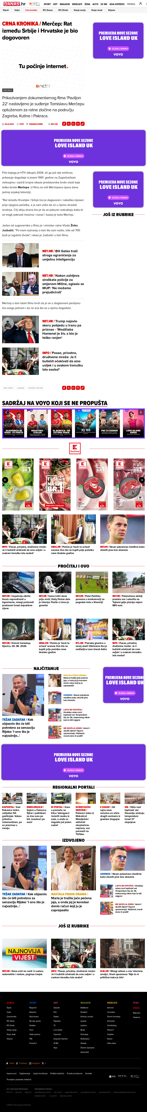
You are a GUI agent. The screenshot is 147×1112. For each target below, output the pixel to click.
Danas (10, 1002)
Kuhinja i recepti (87, 1016)
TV (54, 1025)
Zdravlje (84, 1043)
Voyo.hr (28, 1092)
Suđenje (20, 387)
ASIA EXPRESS (117, 4)
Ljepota (83, 1021)
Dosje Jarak (96, 10)
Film (55, 1012)
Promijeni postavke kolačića (19, 1079)
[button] (6, 412)
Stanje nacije (80, 10)
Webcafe (77, 4)
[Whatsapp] (73, 124)
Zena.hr (18, 1092)
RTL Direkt (63, 10)
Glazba (56, 1016)
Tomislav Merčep (35, 387)
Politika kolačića (57, 1073)
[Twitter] (69, 124)
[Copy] (83, 124)
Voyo (55, 1047)
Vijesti (6, 10)
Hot (55, 4)
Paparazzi (57, 1021)
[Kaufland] (73, 449)
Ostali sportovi (34, 1034)
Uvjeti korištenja (40, 1073)
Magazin (65, 4)
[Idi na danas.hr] (15, 4)
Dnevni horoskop (113, 1016)
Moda (83, 1029)
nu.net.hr (53, 1095)
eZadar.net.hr (40, 1095)
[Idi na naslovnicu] (35, 7)
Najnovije (136, 1012)
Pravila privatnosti (74, 1073)
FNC (30, 1038)
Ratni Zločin (8, 387)
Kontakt (88, 1073)
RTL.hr (9, 1092)
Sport (47, 4)
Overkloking (111, 1025)
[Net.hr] (135, 1076)
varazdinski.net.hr (88, 1092)
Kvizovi (109, 1038)
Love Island (58, 1029)
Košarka (32, 1025)
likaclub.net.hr (66, 1095)
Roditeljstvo (85, 1038)
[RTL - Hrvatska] (123, 1076)
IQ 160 (104, 4)
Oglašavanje (24, 1073)
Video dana (111, 1043)
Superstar (57, 1034)
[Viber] (78, 124)
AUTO (95, 4)
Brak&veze (84, 1007)
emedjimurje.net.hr (43, 1092)
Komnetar (111, 1021)
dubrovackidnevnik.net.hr (125, 1092)
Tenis (31, 1029)
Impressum (12, 1073)
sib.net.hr (58, 1092)
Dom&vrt (84, 1012)
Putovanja (84, 1034)
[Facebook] (64, 124)
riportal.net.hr (105, 1092)
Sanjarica (136, 1017)
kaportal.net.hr (71, 1092)
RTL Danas (48, 10)
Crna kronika (31, 10)
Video (136, 1008)
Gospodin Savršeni (61, 1038)
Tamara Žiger (36, 124)
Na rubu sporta (35, 1021)
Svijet (17, 10)
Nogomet (33, 1007)
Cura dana (111, 1012)
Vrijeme (111, 10)
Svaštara (110, 1034)
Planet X (110, 1029)
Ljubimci (84, 1025)
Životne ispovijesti (87, 1047)
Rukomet (32, 1012)
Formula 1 (33, 1043)
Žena (87, 4)
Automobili (85, 1052)
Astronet (110, 1007)
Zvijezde (57, 1007)
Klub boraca (33, 1016)
